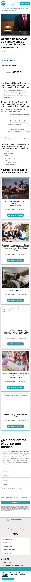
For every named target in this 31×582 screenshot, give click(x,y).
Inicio (2, 8)
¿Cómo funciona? (7, 539)
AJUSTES (5, 576)
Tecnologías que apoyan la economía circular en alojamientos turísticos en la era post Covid (15, 332)
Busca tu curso (7, 542)
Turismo (7, 8)
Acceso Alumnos (7, 553)
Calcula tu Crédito (7, 546)
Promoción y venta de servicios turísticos (15, 415)
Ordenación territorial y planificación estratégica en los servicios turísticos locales (15, 375)
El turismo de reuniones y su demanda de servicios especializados (15, 203)
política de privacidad (19, 497)
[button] (13, 3)
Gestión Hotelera (15, 290)
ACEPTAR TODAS (7, 579)
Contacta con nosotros (9, 549)
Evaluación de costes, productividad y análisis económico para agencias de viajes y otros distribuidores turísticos (15, 247)
